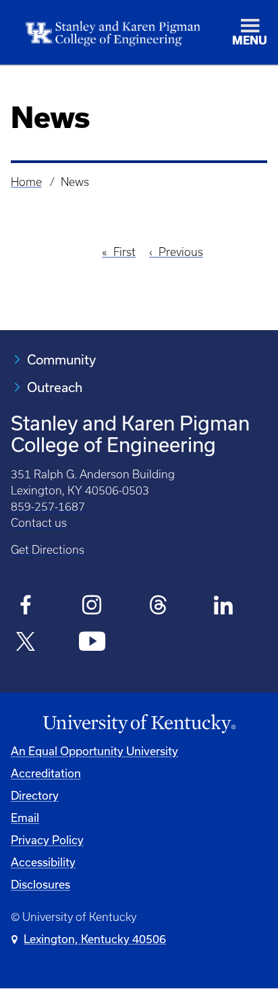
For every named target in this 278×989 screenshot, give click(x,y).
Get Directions (47, 550)
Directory (35, 795)
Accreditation (46, 773)
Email (25, 817)
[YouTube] (92, 643)
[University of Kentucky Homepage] (139, 724)
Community (61, 359)
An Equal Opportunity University (94, 750)
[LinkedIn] (224, 607)
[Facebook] (26, 607)
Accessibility (43, 862)
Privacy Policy (47, 839)
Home (26, 182)
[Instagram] (92, 607)
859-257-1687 (48, 507)
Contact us (39, 523)
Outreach (54, 387)
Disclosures (40, 884)
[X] (26, 643)
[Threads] (158, 607)
